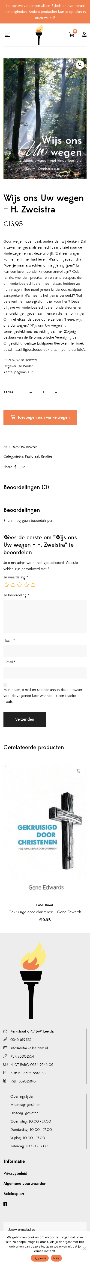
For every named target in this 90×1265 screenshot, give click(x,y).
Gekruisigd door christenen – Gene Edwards (45, 912)
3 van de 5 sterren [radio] (19, 585)
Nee (56, 1258)
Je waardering (15, 577)
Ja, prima (39, 1258)
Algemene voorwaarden (24, 1183)
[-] (39, 34)
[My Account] (84, 35)
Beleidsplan (13, 1194)
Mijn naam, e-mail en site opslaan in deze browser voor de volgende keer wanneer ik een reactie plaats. (42, 696)
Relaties (46, 456)
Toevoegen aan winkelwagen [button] (79, 771)
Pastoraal (32, 456)
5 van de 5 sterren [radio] (33, 585)
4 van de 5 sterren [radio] (26, 585)
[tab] (45, 487)
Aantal (9, 392)
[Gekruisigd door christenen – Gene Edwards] (45, 831)
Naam (9, 640)
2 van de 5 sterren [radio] (13, 585)
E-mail (9, 662)
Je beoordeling (16, 595)
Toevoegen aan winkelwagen (44, 417)
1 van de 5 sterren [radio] (6, 585)
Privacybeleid (15, 1173)
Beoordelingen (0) (26, 487)
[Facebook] (45, 1204)
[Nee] (84, 1248)
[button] (80, 65)
